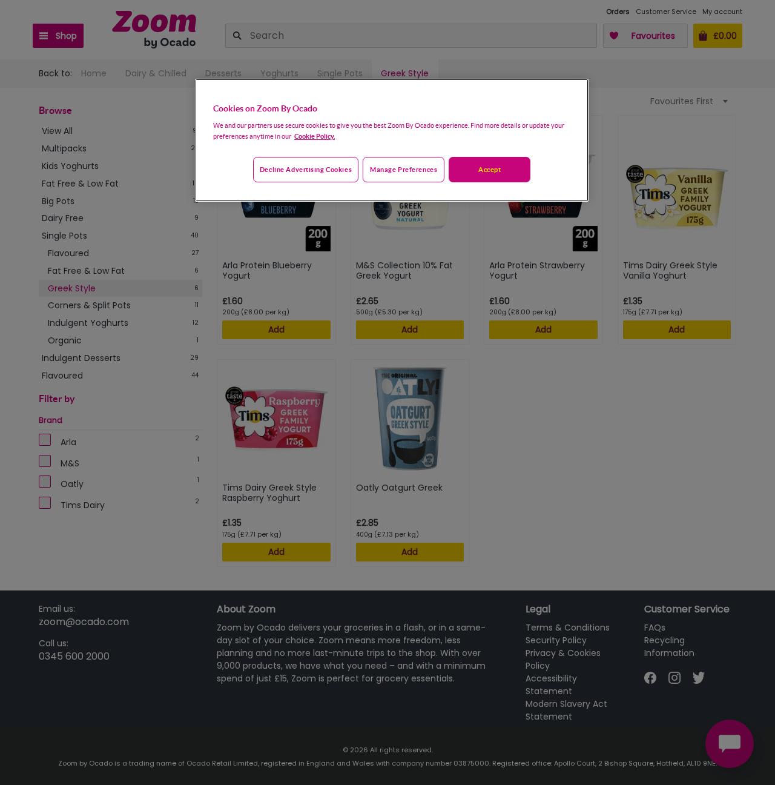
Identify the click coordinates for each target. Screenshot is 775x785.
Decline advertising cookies (306, 169)
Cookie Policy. (314, 136)
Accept (489, 169)
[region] (392, 140)
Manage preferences (403, 169)
